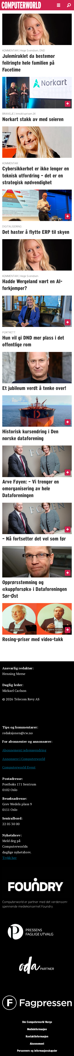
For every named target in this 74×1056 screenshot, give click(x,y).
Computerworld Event (19, 767)
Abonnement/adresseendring (24, 750)
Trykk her (9, 857)
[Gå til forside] (25, 5)
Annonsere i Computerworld (23, 759)
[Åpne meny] (58, 5)
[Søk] (69, 5)
